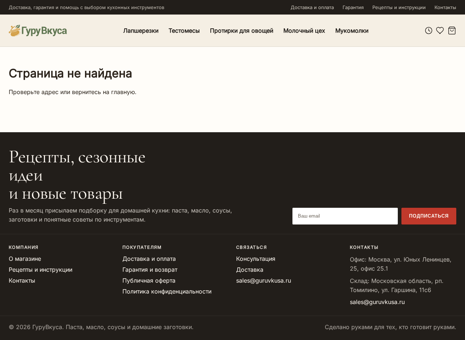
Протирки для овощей (241, 30)
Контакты (445, 7)
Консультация (255, 258)
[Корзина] (452, 30)
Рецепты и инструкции (399, 7)
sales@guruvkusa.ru (263, 280)
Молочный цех (304, 30)
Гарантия (353, 7)
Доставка (249, 269)
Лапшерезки (140, 30)
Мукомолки (351, 30)
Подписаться (429, 216)
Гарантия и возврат (149, 269)
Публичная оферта (148, 280)
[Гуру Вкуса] (38, 30)
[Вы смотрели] (428, 30)
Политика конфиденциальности (166, 291)
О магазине (25, 258)
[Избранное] (440, 30)
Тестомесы (184, 30)
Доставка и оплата (312, 7)
